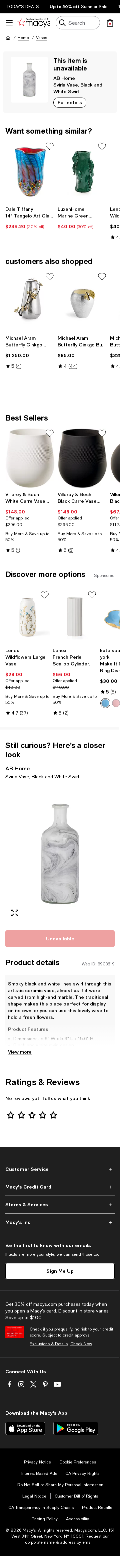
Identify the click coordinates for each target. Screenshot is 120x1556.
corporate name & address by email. (59, 1542)
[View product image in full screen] (15, 913)
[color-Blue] (105, 703)
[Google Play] (75, 1428)
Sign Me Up (60, 1271)
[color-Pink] (116, 703)
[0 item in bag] (110, 22)
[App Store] (25, 1428)
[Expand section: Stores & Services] (60, 1204)
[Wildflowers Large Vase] (27, 617)
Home (23, 37)
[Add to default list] (50, 146)
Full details (70, 102)
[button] (60, 853)
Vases (41, 37)
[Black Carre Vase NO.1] (82, 458)
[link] (30, 218)
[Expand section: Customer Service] (60, 1169)
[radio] (105, 703)
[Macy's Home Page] (33, 22)
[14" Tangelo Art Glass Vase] (30, 171)
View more (20, 1052)
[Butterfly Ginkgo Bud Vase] (82, 301)
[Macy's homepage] (8, 37)
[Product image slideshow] (60, 853)
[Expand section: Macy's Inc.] (60, 1222)
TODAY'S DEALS (23, 6)
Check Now (81, 1344)
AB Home (64, 78)
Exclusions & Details (49, 1344)
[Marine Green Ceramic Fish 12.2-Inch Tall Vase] (82, 171)
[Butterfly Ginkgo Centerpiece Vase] (30, 301)
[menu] (9, 23)
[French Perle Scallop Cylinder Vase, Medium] (75, 617)
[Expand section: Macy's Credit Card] (60, 1187)
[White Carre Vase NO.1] (30, 458)
